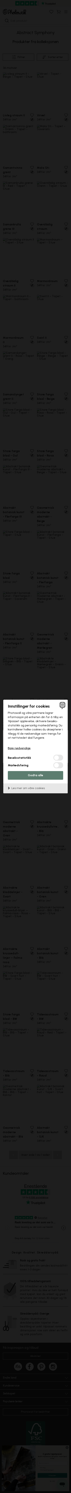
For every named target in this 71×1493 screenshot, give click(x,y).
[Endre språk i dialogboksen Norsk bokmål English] (62, 705)
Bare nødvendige (19, 748)
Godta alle (35, 775)
